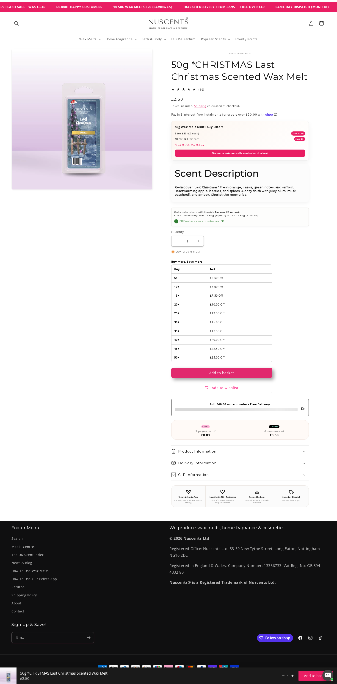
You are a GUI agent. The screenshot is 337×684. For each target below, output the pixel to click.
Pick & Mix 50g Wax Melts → (190, 145)
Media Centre (22, 547)
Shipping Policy (24, 595)
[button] (16, 23)
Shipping (200, 106)
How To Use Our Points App (34, 579)
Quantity (177, 232)
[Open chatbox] (327, 675)
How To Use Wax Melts (30, 571)
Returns (18, 587)
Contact (17, 611)
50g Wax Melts (244, 54)
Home (232, 54)
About (16, 603)
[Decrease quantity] (283, 675)
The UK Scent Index (27, 555)
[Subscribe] (89, 637)
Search (17, 538)
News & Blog (21, 563)
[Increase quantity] (292, 675)
